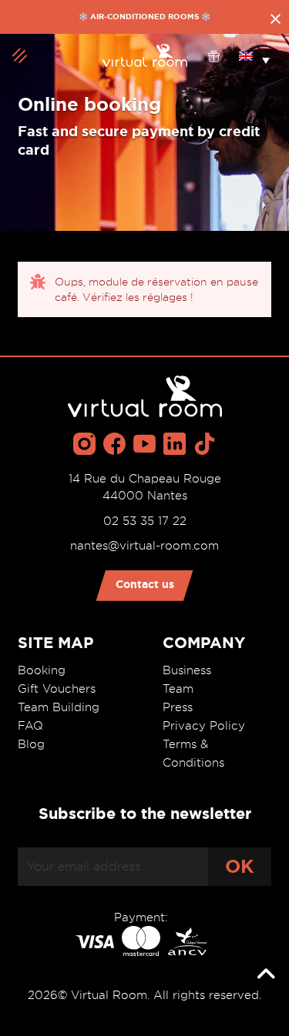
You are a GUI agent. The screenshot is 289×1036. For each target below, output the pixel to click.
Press (178, 707)
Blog (31, 744)
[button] (254, 55)
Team (178, 689)
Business (187, 670)
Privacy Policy (204, 726)
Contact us (145, 584)
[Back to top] (265, 974)
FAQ (30, 726)
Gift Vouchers (57, 689)
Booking (42, 670)
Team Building (58, 707)
